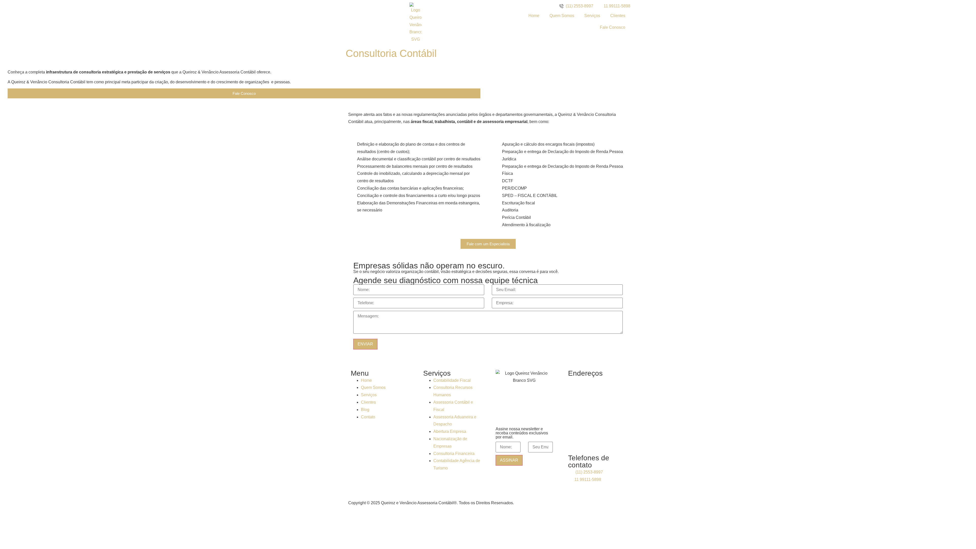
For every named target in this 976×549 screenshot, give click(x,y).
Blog (365, 409)
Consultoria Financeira (454, 453)
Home (533, 15)
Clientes (617, 15)
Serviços (592, 15)
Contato (368, 417)
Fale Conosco (612, 27)
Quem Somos (562, 15)
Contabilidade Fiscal (452, 380)
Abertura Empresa (449, 431)
